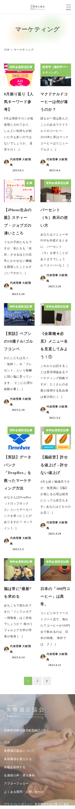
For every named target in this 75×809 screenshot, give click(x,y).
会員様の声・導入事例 (19, 775)
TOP (7, 742)
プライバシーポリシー (18, 804)
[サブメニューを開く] (68, 751)
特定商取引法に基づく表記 (52, 804)
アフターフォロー (16, 783)
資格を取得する (15, 767)
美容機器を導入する (18, 759)
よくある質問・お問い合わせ (24, 791)
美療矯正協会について (19, 750)
